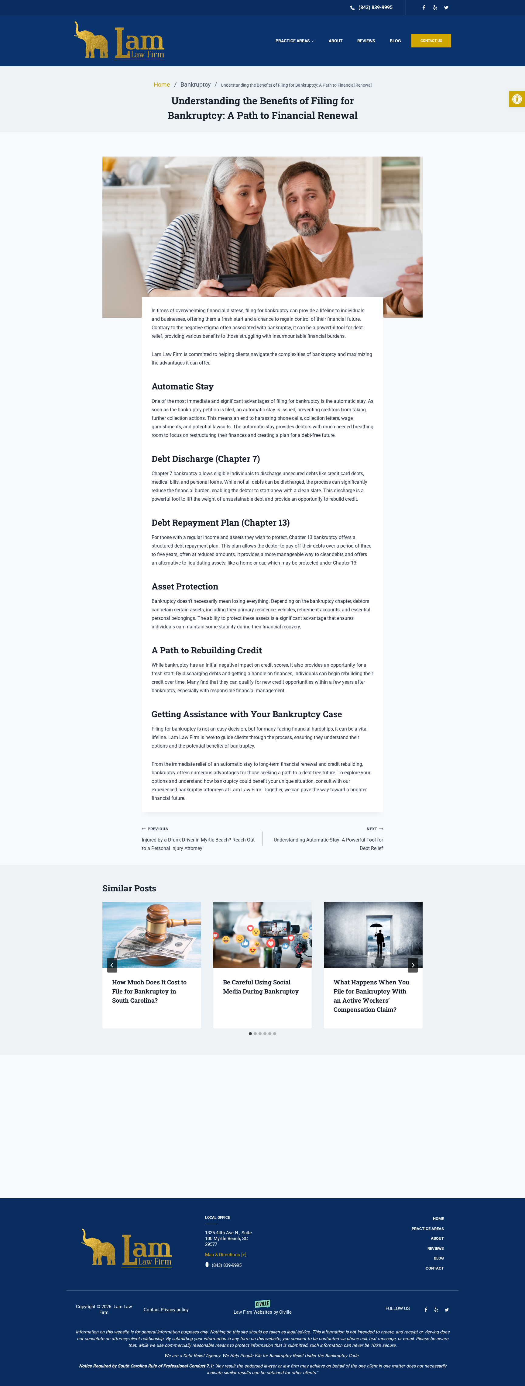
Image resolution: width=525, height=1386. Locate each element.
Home (438, 1218)
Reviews (366, 40)
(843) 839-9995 (227, 1265)
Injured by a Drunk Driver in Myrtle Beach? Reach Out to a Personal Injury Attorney (198, 839)
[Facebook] (424, 7)
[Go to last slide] (112, 965)
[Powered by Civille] (262, 1310)
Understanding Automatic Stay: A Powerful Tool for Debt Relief (328, 839)
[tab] (250, 1033)
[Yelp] (435, 7)
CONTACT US (431, 41)
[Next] (413, 965)
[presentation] (151, 935)
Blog (395, 40)
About (336, 40)
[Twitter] (446, 7)
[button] (517, 99)
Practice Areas (428, 1228)
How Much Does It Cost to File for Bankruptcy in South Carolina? (149, 991)
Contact (435, 1268)
